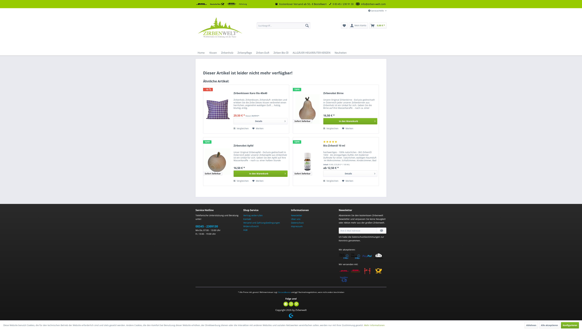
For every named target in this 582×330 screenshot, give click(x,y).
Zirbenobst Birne (333, 93)
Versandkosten (284, 292)
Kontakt (247, 219)
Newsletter (296, 215)
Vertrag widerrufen (253, 215)
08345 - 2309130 (207, 226)
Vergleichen (242, 128)
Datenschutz (297, 222)
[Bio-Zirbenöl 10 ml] (307, 161)
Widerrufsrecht (251, 226)
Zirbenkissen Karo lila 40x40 (250, 93)
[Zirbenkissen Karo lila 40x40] (218, 109)
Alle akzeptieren (549, 325)
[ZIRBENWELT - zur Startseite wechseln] (220, 32)
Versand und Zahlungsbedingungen (261, 222)
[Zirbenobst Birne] (307, 109)
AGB (245, 229)
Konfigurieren (570, 325)
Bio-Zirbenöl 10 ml (334, 145)
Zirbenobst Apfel (243, 145)
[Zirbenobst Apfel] (218, 161)
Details (258, 121)
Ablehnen (531, 325)
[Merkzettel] (344, 26)
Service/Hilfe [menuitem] (377, 10)
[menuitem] (283, 26)
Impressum (297, 226)
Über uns (295, 219)
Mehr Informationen (374, 325)
